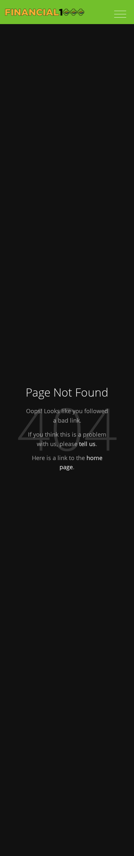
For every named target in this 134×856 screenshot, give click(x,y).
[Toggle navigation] (120, 14)
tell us (87, 444)
